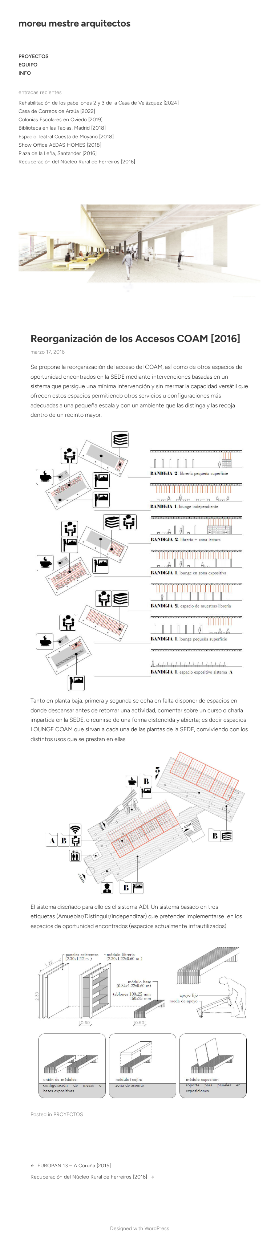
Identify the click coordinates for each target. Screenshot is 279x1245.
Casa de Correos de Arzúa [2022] (57, 111)
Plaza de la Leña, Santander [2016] (58, 153)
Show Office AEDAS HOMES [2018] (60, 145)
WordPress (157, 1228)
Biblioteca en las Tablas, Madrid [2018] (62, 128)
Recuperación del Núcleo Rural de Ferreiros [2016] (77, 162)
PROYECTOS (68, 1114)
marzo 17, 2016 (48, 352)
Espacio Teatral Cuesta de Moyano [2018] (66, 137)
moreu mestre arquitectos (74, 23)
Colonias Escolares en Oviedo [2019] (60, 120)
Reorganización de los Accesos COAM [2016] (135, 339)
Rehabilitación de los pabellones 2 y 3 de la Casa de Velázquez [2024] (99, 103)
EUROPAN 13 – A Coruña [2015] (74, 1166)
